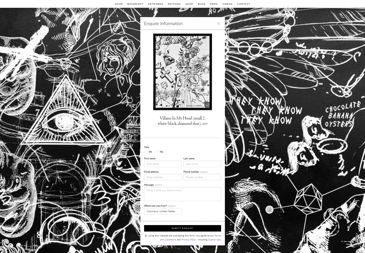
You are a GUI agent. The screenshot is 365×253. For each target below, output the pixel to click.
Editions (174, 4)
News (214, 4)
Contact (243, 4)
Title (146, 147)
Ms (161, 151)
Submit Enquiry (183, 228)
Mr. (150, 151)
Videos (227, 4)
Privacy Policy (189, 239)
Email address (151, 171)
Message (153, 185)
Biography (135, 4)
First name (150, 158)
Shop (189, 4)
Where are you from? (160, 205)
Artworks (155, 4)
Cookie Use (214, 239)
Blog (201, 4)
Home (119, 4)
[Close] (218, 23)
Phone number (195, 171)
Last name (188, 158)
